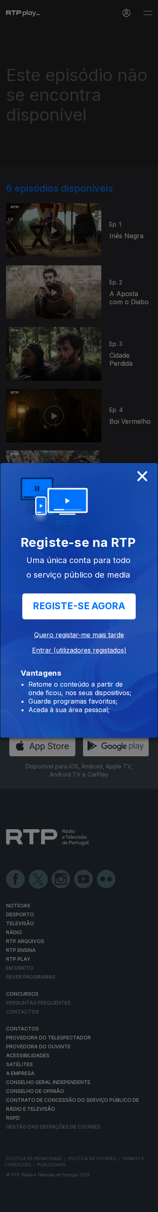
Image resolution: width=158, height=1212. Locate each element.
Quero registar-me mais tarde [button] (79, 635)
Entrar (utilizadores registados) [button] (79, 650)
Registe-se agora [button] (79, 606)
